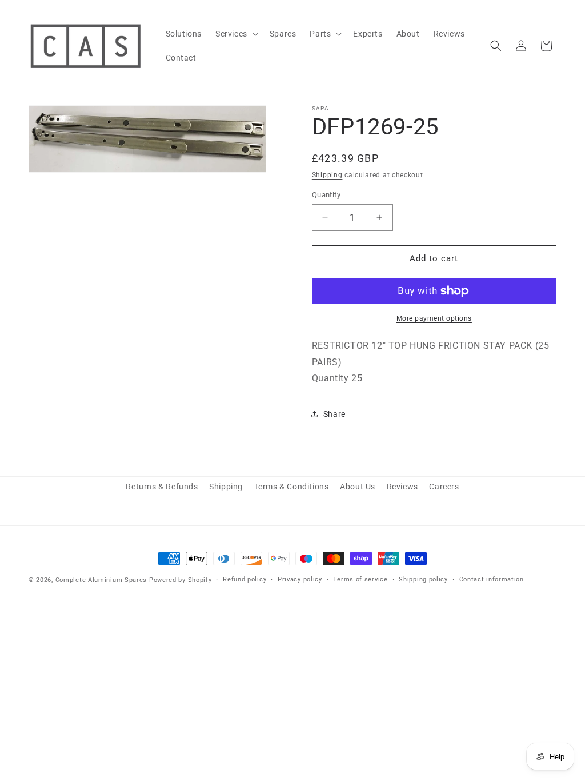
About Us (357, 486)
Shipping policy (423, 579)
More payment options (434, 318)
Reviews (402, 486)
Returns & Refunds (162, 486)
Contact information (491, 579)
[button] (236, 34)
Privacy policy (300, 579)
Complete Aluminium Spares (101, 580)
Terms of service (360, 579)
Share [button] (334, 414)
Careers (444, 486)
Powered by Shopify (180, 580)
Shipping (327, 175)
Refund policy (244, 579)
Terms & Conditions (291, 486)
